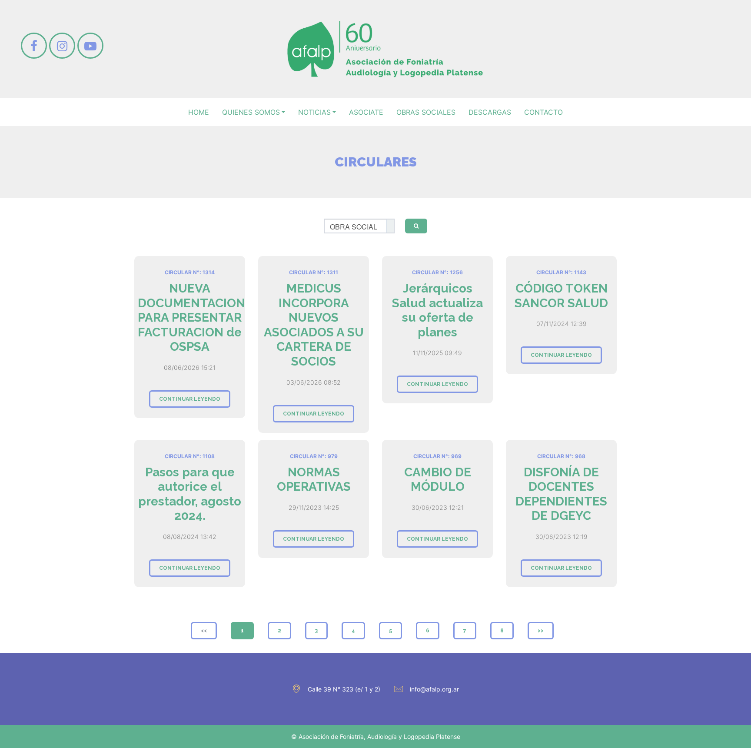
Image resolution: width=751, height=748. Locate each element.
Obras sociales (425, 112)
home (198, 112)
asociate (366, 112)
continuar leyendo (189, 399)
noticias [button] (314, 112)
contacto (543, 112)
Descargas (490, 112)
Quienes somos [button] (251, 112)
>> (541, 631)
